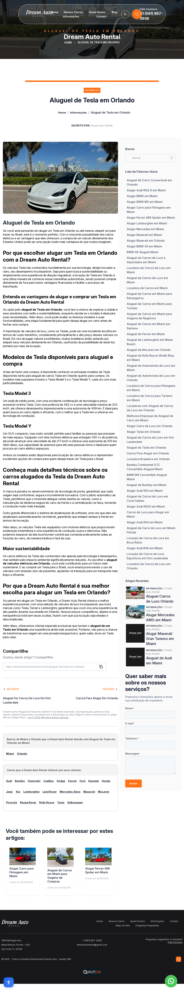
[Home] (33, 14)
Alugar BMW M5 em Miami (145, 202)
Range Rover (28, 802)
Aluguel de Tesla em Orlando (146, 447)
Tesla (60, 802)
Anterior (12, 689)
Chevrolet (34, 780)
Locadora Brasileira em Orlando (148, 459)
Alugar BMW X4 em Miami (144, 246)
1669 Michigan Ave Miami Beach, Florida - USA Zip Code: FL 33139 (15, 944)
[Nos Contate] (137, 14)
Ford (82, 780)
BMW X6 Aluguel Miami (142, 252)
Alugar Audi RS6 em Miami (145, 548)
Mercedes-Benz (70, 791)
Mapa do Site (123, 925)
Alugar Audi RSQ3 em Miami (146, 506)
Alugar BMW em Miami (142, 196)
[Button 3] (125, 14)
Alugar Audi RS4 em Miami (145, 522)
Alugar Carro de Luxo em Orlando (149, 426)
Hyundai (93, 780)
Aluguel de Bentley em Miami (146, 485)
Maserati (89, 791)
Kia (18, 791)
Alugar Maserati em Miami (144, 235)
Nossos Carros (73, 12)
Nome (129, 708)
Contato (101, 16)
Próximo (108, 689)
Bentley (20, 780)
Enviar (133, 783)
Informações (71, 16)
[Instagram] (178, 959)
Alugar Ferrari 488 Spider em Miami (151, 217)
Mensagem (132, 753)
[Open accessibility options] (9, 982)
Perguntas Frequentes (147, 925)
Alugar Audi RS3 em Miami (145, 490)
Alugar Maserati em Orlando (146, 240)
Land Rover (49, 791)
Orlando (22, 753)
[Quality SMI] (92, 972)
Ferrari (72, 780)
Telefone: (132, 738)
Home (54, 12)
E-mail (130, 723)
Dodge (61, 780)
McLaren (103, 791)
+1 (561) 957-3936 (92, 940)
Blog (114, 12)
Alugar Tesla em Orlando (143, 432)
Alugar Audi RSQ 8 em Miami (146, 190)
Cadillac (48, 780)
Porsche (11, 802)
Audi (9, 780)
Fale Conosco (175, 942)
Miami (10, 753)
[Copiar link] (101, 667)
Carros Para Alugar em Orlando (148, 453)
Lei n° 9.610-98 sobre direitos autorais (48, 717)
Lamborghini (31, 791)
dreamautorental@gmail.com (92, 944)
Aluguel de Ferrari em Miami (146, 334)
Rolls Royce (46, 802)
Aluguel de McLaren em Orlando (149, 350)
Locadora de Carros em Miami (147, 288)
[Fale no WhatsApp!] (171, 981)
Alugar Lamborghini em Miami (147, 223)
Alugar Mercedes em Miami (145, 229)
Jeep (9, 791)
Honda (106, 780)
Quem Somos (97, 12)
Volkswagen (75, 802)
